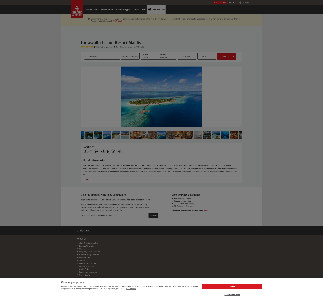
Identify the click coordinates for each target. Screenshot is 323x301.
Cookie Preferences (232, 294)
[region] (161, 289)
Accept (232, 286)
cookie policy (131, 289)
